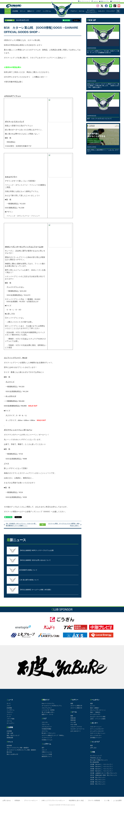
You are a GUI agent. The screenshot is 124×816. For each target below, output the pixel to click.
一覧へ (43, 524)
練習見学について (47, 756)
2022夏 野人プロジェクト (97, 777)
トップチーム (47, 11)
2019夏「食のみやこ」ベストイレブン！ (101, 764)
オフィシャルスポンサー (97, 729)
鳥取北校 (73, 720)
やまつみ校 (74, 724)
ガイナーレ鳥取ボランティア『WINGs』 (53, 735)
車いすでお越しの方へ (48, 712)
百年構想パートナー (96, 737)
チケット (22, 11)
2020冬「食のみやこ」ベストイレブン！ (101, 771)
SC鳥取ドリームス (47, 740)
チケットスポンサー (96, 735)
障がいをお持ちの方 (12, 754)
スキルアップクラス (76, 726)
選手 (43, 747)
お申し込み (93, 747)
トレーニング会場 (47, 754)
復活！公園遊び (94, 708)
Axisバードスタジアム (48, 703)
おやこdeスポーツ (76, 731)
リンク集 (106, 800)
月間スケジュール (47, 752)
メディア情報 (10, 718)
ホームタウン (10, 723)
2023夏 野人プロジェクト (97, 782)
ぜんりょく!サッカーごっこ (98, 710)
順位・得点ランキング (13, 735)
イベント (9, 714)
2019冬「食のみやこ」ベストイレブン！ (101, 766)
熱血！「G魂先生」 (95, 712)
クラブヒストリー (47, 726)
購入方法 (9, 752)
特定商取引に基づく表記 (76, 800)
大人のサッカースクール (77, 729)
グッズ (9, 716)
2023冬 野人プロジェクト (97, 784)
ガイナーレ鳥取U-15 (76, 708)
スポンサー (101, 11)
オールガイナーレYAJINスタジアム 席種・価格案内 (21, 750)
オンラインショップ (96, 755)
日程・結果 (10, 733)
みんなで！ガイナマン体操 (97, 716)
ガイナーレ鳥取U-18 (76, 705)
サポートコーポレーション (97, 733)
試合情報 (15, 11)
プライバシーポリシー (31, 800)
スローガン (45, 722)
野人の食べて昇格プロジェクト (99, 760)
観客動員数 (10, 737)
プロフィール (45, 724)
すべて (9, 703)
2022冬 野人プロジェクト (97, 779)
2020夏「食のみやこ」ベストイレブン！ (101, 768)
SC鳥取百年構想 (46, 729)
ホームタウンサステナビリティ (91, 11)
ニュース (7, 11)
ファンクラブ (110, 11)
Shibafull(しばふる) (95, 758)
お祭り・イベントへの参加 (97, 718)
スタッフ (44, 750)
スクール (81, 11)
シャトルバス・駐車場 (48, 710)
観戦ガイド (31, 11)
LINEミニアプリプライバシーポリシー (53, 800)
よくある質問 (117, 800)
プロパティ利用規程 (94, 800)
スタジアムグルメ (47, 708)
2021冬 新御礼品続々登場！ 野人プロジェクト (103, 775)
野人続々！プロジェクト (49, 733)
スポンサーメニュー (96, 726)
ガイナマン (45, 731)
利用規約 (17, 800)
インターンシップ (47, 737)
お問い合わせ (7, 800)
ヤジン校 (73, 722)
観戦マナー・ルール (47, 714)
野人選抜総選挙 (94, 762)
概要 (72, 703)
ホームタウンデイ (95, 714)
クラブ (38, 11)
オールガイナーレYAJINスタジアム (52, 705)
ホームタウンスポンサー (97, 731)
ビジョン (92, 705)
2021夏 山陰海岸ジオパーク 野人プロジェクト (103, 773)
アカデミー (74, 11)
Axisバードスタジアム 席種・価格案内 (18, 747)
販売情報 (9, 745)
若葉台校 (73, 718)
